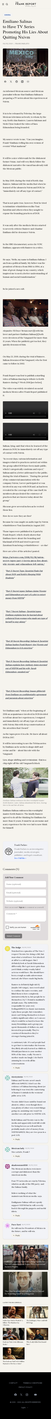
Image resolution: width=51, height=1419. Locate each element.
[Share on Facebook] (5, 81)
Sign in (21, 907)
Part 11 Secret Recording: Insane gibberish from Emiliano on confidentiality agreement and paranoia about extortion (25, 694)
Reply (17, 1068)
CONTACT (13, 1383)
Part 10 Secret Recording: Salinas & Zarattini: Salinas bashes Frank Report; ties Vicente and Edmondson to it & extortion (26, 644)
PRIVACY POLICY (25, 1387)
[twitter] (21, 1394)
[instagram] (27, 1394)
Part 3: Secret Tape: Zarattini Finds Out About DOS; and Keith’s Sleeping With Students (24, 574)
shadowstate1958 (20, 1165)
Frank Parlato (22, 44)
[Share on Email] (28, 81)
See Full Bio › (20, 858)
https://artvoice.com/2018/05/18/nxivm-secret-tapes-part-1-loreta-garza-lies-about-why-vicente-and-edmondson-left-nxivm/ (25, 561)
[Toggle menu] (3, 4)
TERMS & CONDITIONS (32, 1383)
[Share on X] (11, 81)
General (7, 15)
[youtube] (35, 1394)
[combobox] (25, 1407)
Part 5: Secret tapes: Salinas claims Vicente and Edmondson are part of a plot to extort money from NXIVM (25, 594)
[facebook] (15, 1394)
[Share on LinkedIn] (22, 81)
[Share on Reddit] (16, 81)
